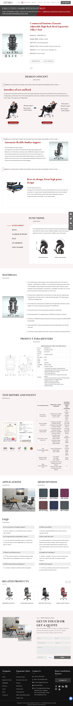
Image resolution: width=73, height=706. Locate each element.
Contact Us (5, 695)
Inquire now (36, 61)
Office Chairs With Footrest (23, 695)
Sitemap (54, 702)
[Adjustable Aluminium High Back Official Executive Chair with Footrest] (9, 593)
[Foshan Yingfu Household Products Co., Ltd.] (8, 2)
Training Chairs (20, 692)
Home (4, 11)
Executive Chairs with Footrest (30, 11)
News (3, 692)
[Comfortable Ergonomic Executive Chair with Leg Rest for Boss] (27, 593)
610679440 (39, 685)
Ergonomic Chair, (36, 704)
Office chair (43, 704)
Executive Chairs (20, 677)
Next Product (48, 61)
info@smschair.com (43, 682)
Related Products (15, 581)
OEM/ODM (5, 683)
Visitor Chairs (19, 689)
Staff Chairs (19, 686)
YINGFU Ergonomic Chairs (47, 618)
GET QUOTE (66, 2)
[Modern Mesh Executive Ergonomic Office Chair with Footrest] (64, 593)
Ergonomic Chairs (13, 11)
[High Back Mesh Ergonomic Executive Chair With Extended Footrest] (45, 593)
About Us (4, 686)
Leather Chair (19, 698)
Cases (4, 689)
